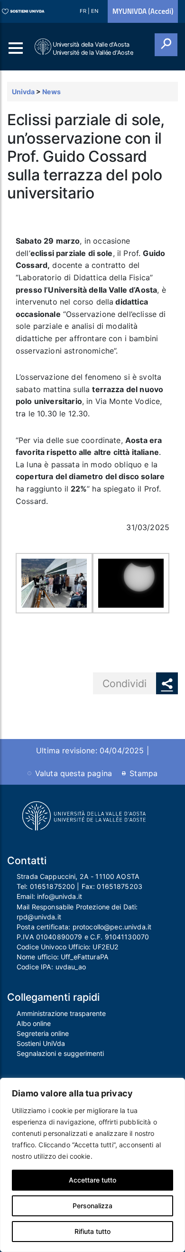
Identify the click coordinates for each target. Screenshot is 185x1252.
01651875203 (119, 886)
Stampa (143, 773)
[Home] (44, 47)
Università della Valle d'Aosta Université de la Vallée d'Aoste (93, 48)
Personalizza (92, 1206)
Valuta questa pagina (73, 773)
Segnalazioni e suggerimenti (60, 1053)
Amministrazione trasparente (61, 1013)
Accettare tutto (92, 1180)
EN (94, 11)
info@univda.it (59, 896)
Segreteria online (43, 1033)
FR (84, 11)
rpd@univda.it (39, 917)
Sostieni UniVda (41, 1043)
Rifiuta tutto (92, 1231)
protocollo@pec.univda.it (112, 927)
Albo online (34, 1023)
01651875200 (52, 886)
